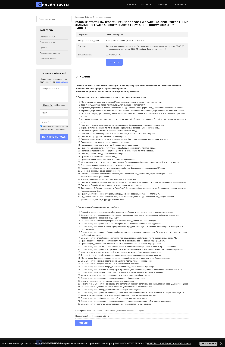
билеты (113, 311)
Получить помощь (54, 137)
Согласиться (208, 344)
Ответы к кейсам (47, 42)
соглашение (56, 127)
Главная (79, 17)
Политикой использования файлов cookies (169, 343)
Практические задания (50, 53)
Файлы (88, 17)
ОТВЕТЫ (114, 62)
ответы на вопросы (126, 311)
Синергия (140, 311)
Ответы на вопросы (102, 17)
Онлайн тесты (53, 4)
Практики (44, 48)
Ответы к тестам (47, 37)
